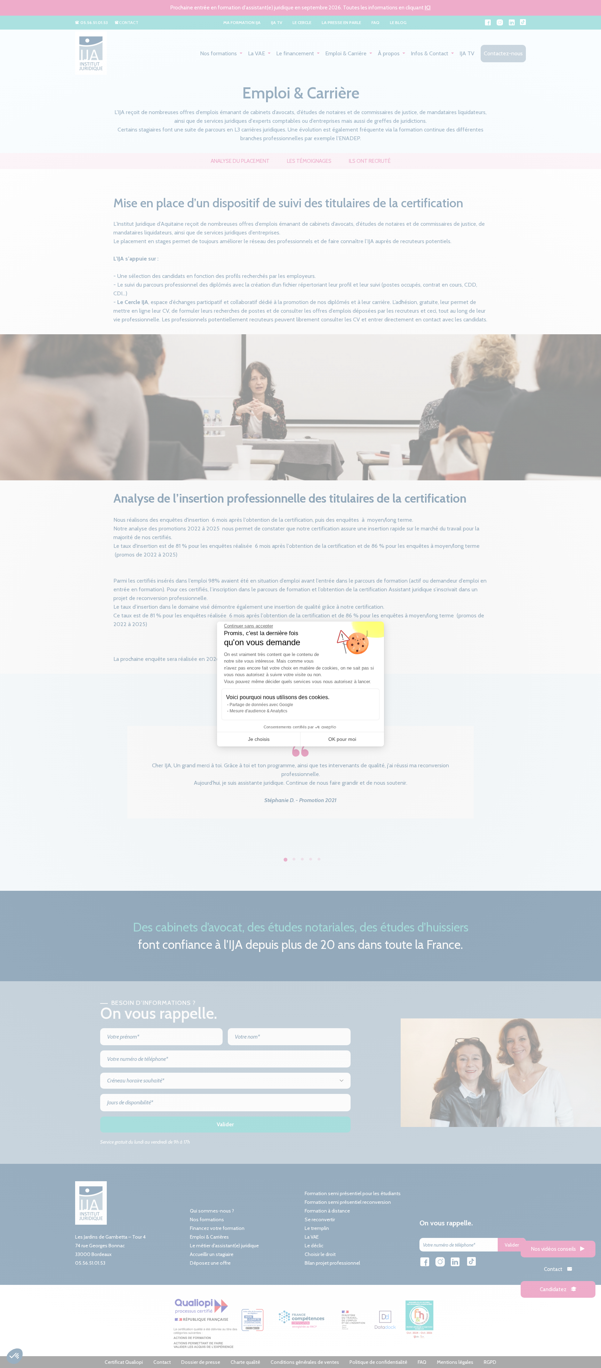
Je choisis (259, 739)
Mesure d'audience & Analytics (258, 711)
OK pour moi (342, 739)
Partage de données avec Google (261, 704)
